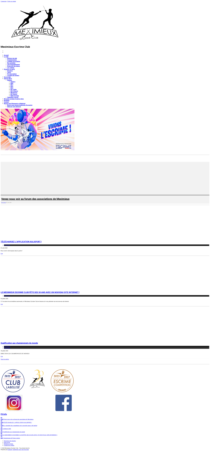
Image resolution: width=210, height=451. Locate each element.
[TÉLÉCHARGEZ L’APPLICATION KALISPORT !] (29, 238)
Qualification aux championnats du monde (19, 343)
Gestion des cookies (9, 445)
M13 (11, 88)
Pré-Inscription (12, 74)
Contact (6, 102)
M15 (11, 86)
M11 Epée (13, 89)
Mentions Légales (8, 444)
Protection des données (10, 441)
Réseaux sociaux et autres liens (14, 99)
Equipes (9, 80)
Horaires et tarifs (9, 69)
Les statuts (10, 67)
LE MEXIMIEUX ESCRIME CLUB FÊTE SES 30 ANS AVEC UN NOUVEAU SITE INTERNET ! (40, 292)
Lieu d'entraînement (13, 64)
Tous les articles (5, 359)
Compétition (7, 346)
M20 (11, 83)
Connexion (3, 1)
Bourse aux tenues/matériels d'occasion (19, 105)
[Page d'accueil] (35, 42)
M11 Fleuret (14, 91)
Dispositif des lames (13, 66)
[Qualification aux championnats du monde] (29, 339)
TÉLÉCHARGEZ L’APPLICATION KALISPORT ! (21, 242)
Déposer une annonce (14, 106)
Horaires (10, 71)
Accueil (6, 55)
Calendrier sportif (12, 97)
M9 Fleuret (13, 92)
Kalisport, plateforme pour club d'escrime (18, 449)
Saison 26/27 (8, 78)
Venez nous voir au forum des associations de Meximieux (35, 199)
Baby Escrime (14, 96)
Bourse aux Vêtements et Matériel (14, 103)
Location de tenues (13, 75)
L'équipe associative (13, 61)
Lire (2, 253)
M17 (11, 85)
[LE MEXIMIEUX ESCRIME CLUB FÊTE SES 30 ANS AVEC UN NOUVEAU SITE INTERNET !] (29, 289)
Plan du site (7, 442)
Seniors (12, 81)
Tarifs (9, 72)
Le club (6, 57)
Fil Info (4, 414)
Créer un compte (11, 1)
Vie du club (7, 77)
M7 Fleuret (13, 94)
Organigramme (12, 60)
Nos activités (11, 63)
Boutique (6, 100)
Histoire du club (12, 58)
